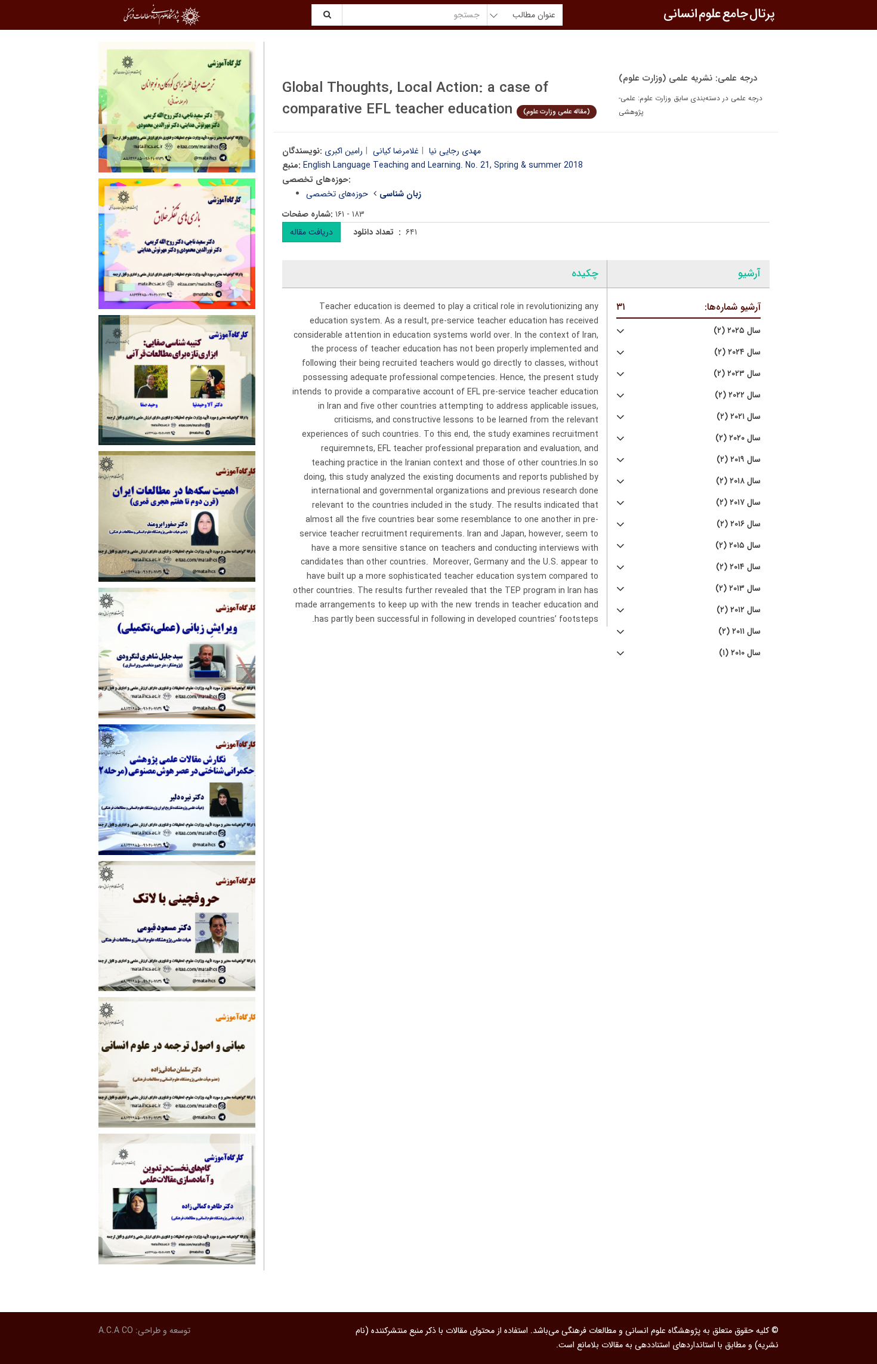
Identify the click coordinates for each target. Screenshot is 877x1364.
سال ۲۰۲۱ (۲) (739, 417)
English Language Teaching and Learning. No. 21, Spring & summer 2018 (443, 165)
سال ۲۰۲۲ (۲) (738, 395)
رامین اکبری (344, 151)
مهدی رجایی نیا (455, 151)
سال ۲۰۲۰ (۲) (738, 438)
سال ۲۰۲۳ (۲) (737, 374)
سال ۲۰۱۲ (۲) (739, 610)
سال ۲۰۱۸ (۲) (738, 481)
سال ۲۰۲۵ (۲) (737, 331)
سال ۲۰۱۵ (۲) (738, 545)
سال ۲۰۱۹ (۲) (739, 459)
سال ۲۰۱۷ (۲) (738, 502)
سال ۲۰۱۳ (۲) (738, 588)
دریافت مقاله (311, 232)
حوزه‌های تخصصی (337, 193)
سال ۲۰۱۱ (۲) (739, 631)
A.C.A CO (115, 1330)
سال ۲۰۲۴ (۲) (737, 352)
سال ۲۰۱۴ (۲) (738, 567)
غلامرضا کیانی (396, 151)
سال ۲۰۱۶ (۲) (739, 524)
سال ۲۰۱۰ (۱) (740, 653)
